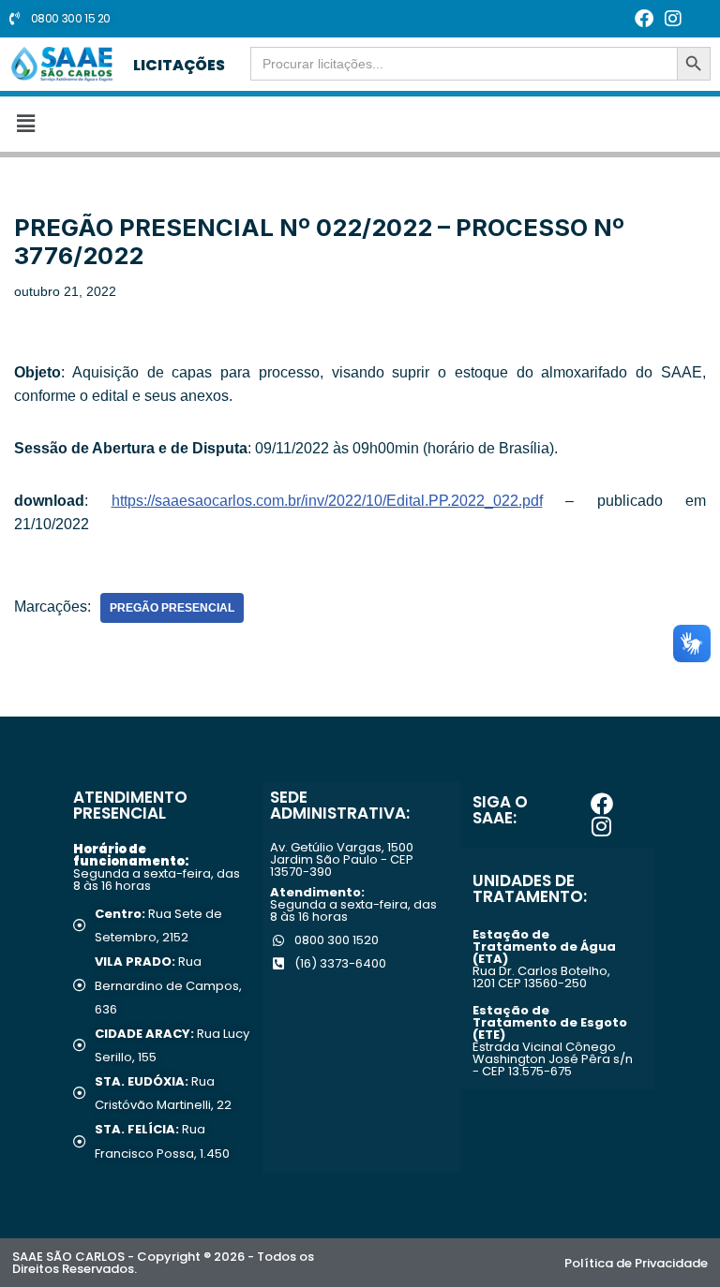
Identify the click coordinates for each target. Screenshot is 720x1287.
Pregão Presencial (172, 607)
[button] (360, 123)
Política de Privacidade (636, 1263)
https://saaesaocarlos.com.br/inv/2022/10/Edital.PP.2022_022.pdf (327, 501)
